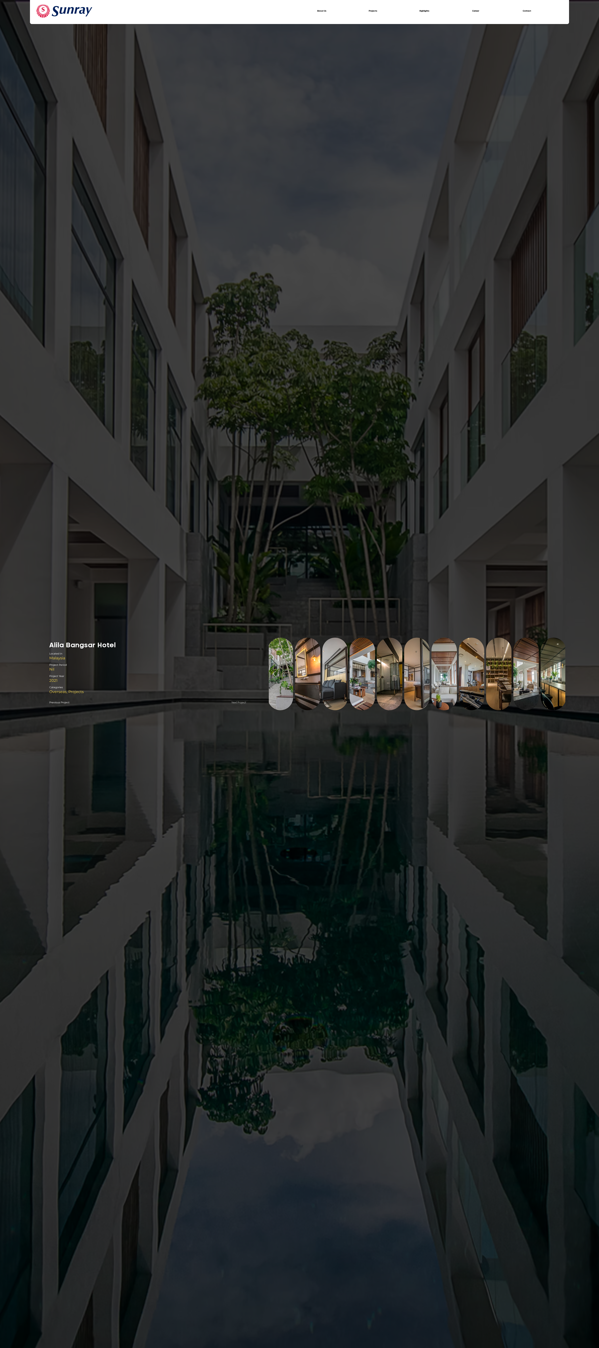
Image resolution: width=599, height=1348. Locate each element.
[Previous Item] (274, 674)
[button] (321, 10)
